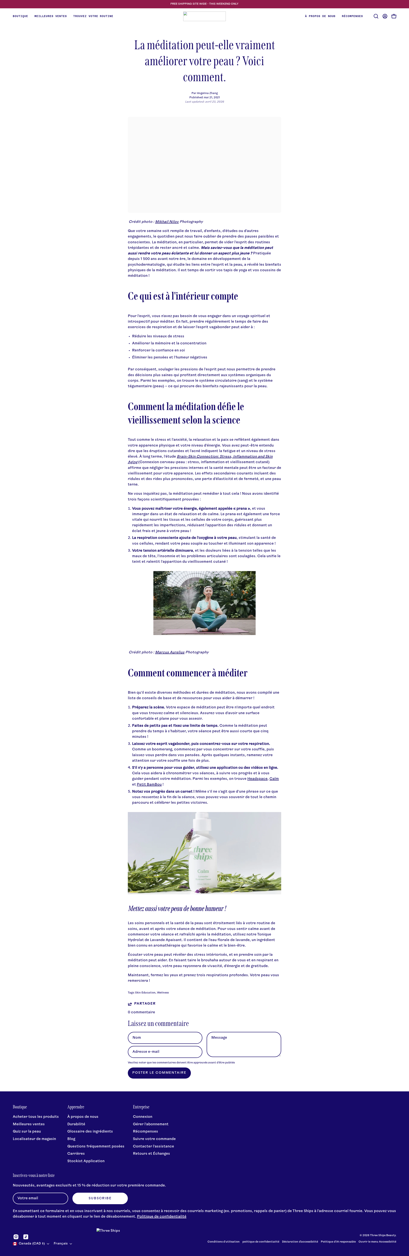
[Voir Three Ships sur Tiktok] (26, 1237)
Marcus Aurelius (169, 652)
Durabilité (76, 1124)
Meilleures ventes (29, 1124)
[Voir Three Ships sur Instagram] (16, 1237)
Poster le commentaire (159, 1073)
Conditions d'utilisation (223, 1242)
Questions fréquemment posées (95, 1146)
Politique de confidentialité (161, 1216)
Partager (145, 1003)
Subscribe (100, 1198)
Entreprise (141, 1107)
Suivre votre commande (154, 1139)
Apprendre (75, 1107)
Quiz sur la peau (27, 1132)
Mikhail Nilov (167, 222)
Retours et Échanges (151, 1154)
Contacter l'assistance (153, 1146)
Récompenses (145, 1132)
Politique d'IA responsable (338, 1242)
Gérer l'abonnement (150, 1124)
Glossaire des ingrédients (90, 1132)
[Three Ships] (204, 16)
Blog (71, 1139)
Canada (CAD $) (32, 1243)
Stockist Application (86, 1161)
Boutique (20, 1107)
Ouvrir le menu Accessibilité (377, 1242)
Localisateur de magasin (34, 1139)
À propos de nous (82, 1117)
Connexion (142, 1117)
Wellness (163, 993)
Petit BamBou (149, 784)
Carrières (76, 1154)
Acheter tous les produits (36, 1117)
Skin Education (145, 993)
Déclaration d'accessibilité (300, 1242)
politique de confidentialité (261, 1242)
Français (61, 1243)
